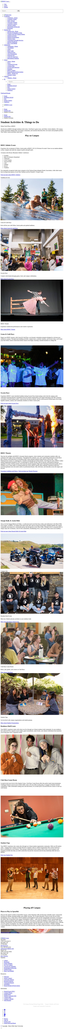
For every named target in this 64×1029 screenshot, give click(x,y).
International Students (13, 58)
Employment (7, 994)
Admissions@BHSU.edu (7, 948)
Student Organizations (13, 37)
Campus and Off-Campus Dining (16, 34)
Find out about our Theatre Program (27, 471)
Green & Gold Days (12, 57)
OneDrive (10, 90)
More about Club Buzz (7, 672)
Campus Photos (8, 993)
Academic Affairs (12, 19)
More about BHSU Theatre (8, 329)
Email (8, 84)
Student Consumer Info (10, 996)
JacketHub (7, 984)
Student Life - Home (12, 31)
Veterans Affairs (11, 25)
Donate (6, 7)
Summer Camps (11, 75)
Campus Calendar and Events (52, 1004)
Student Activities (12, 36)
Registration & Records (13, 27)
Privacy (6, 1018)
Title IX (6, 1020)
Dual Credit (10, 51)
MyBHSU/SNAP (12, 86)
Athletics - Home (11, 78)
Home (5, 109)
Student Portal (7, 969)
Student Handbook (12, 42)
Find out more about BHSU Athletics (10, 175)
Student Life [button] (7, 30)
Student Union (11, 39)
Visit (5, 4)
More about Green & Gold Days (9, 228)
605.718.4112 (4, 956)
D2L (8, 87)
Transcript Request (9, 982)
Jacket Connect (11, 89)
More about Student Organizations (10, 723)
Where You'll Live (6, 932)
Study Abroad (11, 21)
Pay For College (8, 965)
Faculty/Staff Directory (13, 67)
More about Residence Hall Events (10, 621)
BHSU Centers (11, 70)
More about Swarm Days (7, 279)
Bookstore (10, 28)
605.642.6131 (4, 945)
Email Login (7, 1021)
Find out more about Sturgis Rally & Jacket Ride (13, 531)
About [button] (5, 60)
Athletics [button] (6, 76)
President (9, 69)
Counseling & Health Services (15, 40)
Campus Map (10, 66)
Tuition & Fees (11, 52)
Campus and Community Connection (41, 1006)
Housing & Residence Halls (14, 33)
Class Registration (12, 54)
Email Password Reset (10, 1023)
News (8, 63)
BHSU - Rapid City (12, 73)
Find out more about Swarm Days (9, 403)
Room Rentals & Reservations (15, 72)
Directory (6, 976)
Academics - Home (12, 18)
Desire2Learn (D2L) (9, 991)
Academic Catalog (12, 24)
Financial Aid (10, 55)
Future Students (8, 963)
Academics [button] (7, 16)
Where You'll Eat (15, 932)
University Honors (12, 22)
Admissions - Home (12, 46)
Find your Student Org (7, 855)
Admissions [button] (7, 45)
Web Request (7, 1000)
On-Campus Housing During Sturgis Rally (33, 1004)
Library (6, 960)
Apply (5, 5)
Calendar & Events (12, 64)
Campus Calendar (8, 999)
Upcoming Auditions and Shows (9, 471)
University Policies (9, 979)
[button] (4, 79)
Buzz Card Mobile (12, 43)
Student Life (7, 110)
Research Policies (8, 981)
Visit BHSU (10, 48)
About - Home (11, 61)
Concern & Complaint (10, 966)
